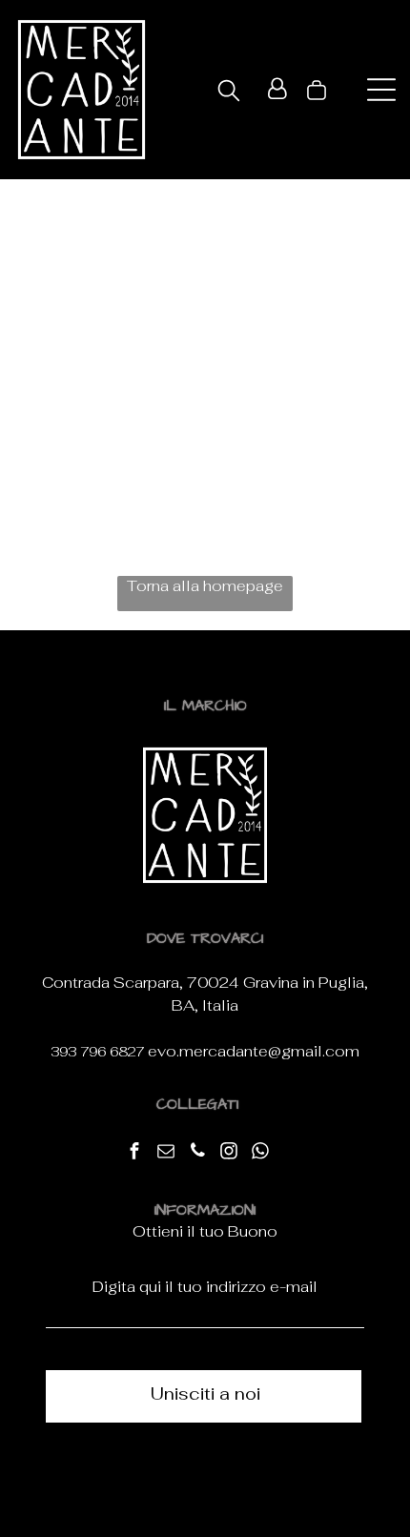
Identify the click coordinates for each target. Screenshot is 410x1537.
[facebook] (134, 1153)
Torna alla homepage (205, 586)
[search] (228, 92)
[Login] (277, 89)
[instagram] (228, 1153)
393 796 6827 (97, 1051)
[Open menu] (381, 89)
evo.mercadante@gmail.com (253, 1051)
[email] (166, 1153)
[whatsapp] (260, 1153)
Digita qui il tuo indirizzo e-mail (205, 1287)
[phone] (197, 1153)
